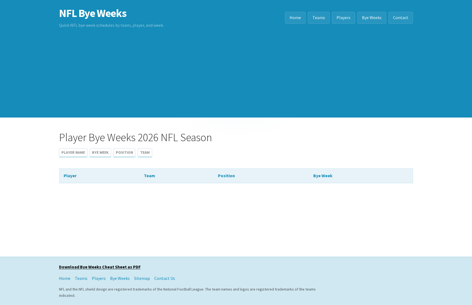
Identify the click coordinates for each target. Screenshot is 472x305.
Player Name (73, 152)
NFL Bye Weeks (92, 13)
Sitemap (142, 278)
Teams (318, 17)
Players (343, 17)
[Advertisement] (236, 76)
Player (70, 175)
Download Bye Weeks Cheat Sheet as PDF (100, 267)
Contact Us (164, 278)
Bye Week (100, 152)
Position (124, 152)
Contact (400, 17)
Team (145, 152)
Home (295, 17)
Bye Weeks (372, 17)
